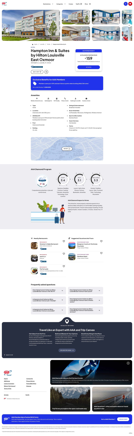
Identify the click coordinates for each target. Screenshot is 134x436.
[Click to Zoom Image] (31, 25)
